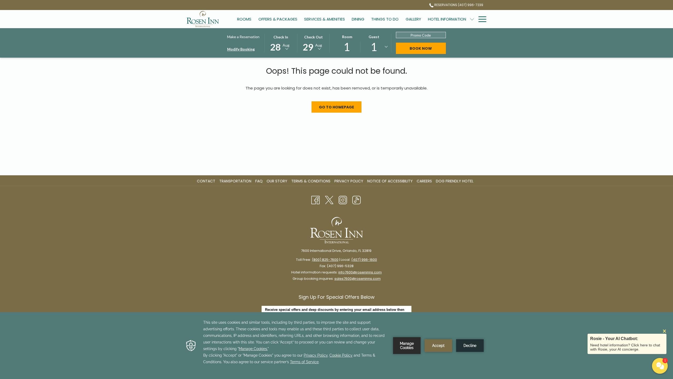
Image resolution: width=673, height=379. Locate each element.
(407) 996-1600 (364, 259)
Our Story (277, 181)
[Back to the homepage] (203, 19)
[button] (281, 43)
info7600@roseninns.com (360, 272)
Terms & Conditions (310, 181)
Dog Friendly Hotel (455, 181)
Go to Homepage (336, 107)
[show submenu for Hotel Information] (472, 19)
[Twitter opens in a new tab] (329, 199)
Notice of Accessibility (390, 181)
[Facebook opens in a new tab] (315, 199)
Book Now (421, 48)
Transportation (235, 181)
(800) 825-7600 (325, 259)
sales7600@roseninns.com (357, 278)
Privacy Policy (348, 181)
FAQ (259, 181)
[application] (336, 345)
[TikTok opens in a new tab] (356, 199)
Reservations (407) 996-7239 (458, 5)
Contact (206, 181)
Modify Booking (241, 49)
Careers (425, 181)
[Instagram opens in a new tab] (343, 199)
